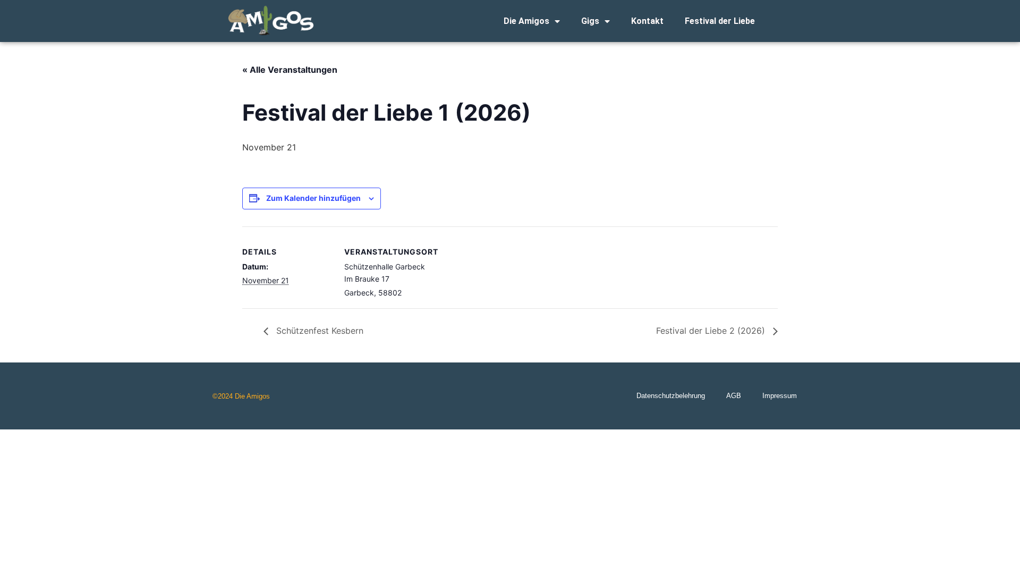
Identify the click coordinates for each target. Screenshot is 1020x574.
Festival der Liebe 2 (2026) (712, 330)
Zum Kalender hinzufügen (313, 197)
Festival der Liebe (720, 21)
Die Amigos (526, 21)
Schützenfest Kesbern (318, 330)
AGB (733, 396)
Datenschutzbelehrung (670, 396)
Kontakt (647, 21)
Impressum (779, 396)
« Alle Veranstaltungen (289, 69)
